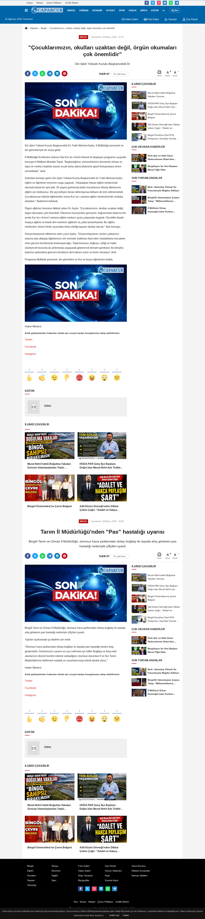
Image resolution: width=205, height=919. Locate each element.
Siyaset (110, 10)
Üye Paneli (191, 19)
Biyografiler (84, 880)
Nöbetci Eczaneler (141, 871)
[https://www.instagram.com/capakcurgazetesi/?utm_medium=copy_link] (159, 3)
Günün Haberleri (113, 871)
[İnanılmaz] (104, 372)
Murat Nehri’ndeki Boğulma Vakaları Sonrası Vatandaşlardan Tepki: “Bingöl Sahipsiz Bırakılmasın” (49, 466)
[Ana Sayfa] (26, 28)
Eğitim (155, 10)
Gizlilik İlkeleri (71, 3)
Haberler (34, 28)
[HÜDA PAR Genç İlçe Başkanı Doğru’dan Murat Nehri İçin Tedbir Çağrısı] (102, 445)
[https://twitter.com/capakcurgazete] (153, 3)
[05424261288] (171, 3)
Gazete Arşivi (111, 880)
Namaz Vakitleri (139, 875)
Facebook (30, 346)
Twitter (28, 339)
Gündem (83, 10)
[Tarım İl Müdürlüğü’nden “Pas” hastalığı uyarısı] (76, 593)
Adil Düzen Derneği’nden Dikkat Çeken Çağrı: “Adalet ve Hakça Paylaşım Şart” (99, 508)
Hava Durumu (139, 866)
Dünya (143, 10)
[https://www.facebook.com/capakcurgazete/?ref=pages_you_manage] (147, 3)
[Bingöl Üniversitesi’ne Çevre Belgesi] (49, 488)
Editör (47, 405)
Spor (122, 10)
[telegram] (50, 73)
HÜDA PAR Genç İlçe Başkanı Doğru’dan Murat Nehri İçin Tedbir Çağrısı (100, 466)
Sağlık (132, 10)
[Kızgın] (79, 372)
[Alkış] (42, 372)
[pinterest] (64, 73)
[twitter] (35, 73)
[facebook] (28, 73)
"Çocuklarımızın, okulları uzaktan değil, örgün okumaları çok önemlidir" (82, 28)
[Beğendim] (29, 372)
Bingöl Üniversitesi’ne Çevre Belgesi (49, 506)
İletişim (39, 3)
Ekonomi (97, 10)
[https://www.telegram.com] (177, 3)
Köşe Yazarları (85, 875)
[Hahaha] (92, 372)
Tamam (125, 915)
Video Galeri (131, 19)
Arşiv (107, 875)
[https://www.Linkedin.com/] (165, 3)
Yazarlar (172, 19)
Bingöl (71, 10)
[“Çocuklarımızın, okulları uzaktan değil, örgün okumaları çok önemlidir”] (76, 110)
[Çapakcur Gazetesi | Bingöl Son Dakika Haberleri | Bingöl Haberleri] (47, 10)
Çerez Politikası (54, 3)
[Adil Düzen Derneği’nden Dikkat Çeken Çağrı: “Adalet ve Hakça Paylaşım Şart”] (102, 488)
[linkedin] (57, 73)
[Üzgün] (117, 372)
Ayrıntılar (114, 915)
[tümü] (163, 10)
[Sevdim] (54, 372)
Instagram (30, 354)
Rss (76, 902)
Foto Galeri (153, 19)
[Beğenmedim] (67, 372)
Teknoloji (31, 885)
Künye (30, 3)
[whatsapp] (42, 73)
